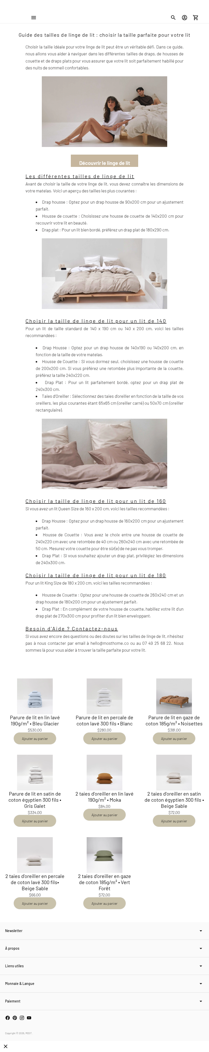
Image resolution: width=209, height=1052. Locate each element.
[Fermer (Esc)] (5, 1046)
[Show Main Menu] (33, 17)
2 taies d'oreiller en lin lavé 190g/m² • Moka (104, 796)
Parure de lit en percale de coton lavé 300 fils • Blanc (104, 720)
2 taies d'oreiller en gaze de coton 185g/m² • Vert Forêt (104, 882)
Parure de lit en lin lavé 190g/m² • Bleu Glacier (35, 720)
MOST (28, 1033)
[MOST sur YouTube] (29, 1017)
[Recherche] (173, 17)
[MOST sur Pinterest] (14, 1017)
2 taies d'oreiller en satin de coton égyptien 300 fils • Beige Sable (174, 799)
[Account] (184, 17)
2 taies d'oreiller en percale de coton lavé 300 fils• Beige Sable (34, 882)
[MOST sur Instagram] (21, 1017)
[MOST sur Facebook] (7, 1017)
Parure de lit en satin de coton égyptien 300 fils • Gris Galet (34, 799)
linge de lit (97, 183)
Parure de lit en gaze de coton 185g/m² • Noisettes (174, 720)
